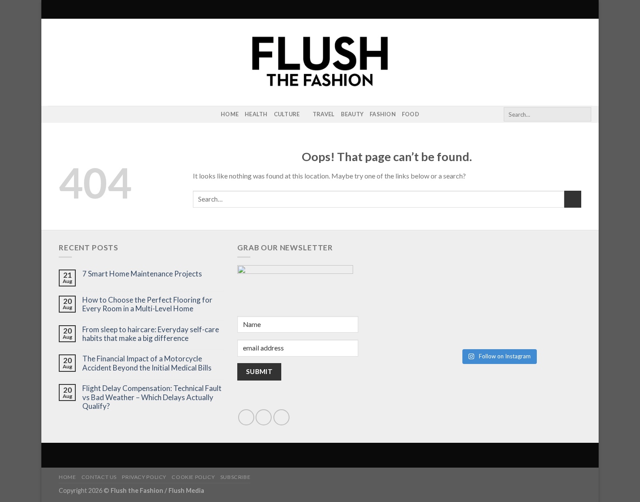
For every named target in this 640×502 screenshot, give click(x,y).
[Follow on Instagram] (53, 114)
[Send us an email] (264, 417)
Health (256, 114)
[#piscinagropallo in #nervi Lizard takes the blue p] (540, 319)
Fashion (383, 114)
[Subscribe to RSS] (64, 114)
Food (410, 114)
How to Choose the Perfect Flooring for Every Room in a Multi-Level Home (147, 304)
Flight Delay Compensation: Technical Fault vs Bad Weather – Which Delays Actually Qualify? (152, 397)
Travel (324, 114)
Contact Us (99, 477)
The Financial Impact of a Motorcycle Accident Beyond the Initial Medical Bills (147, 363)
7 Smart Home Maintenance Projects (142, 274)
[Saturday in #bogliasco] (540, 271)
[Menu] (53, 9)
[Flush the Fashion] (320, 62)
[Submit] (583, 114)
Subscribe (235, 477)
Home (230, 114)
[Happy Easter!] (457, 319)
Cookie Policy (193, 477)
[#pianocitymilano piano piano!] (457, 271)
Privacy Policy (144, 477)
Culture (287, 114)
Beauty (352, 114)
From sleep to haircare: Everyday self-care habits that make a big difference (150, 334)
